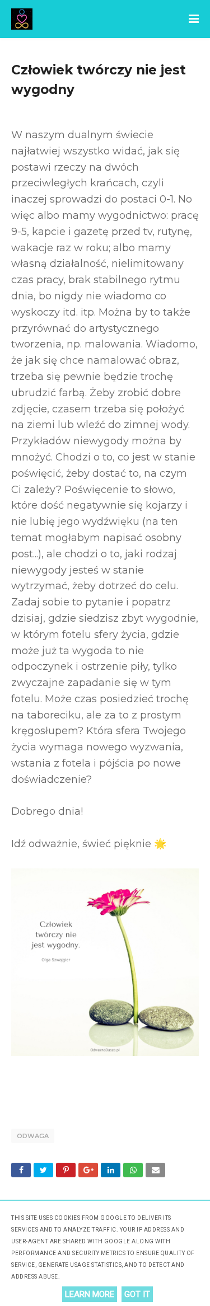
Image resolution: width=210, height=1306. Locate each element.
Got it (137, 1294)
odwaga (33, 1136)
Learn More (89, 1294)
